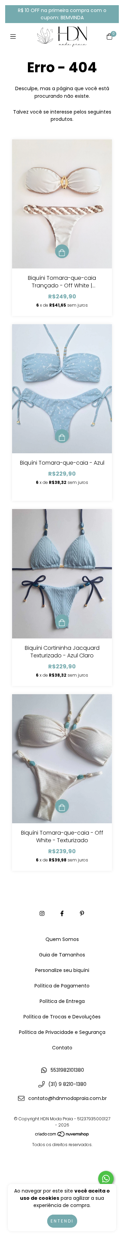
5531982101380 (67, 1070)
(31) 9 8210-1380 (67, 1084)
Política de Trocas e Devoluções (62, 1016)
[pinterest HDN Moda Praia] (82, 914)
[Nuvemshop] (62, 1136)
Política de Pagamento (62, 985)
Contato (62, 1047)
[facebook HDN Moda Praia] (62, 914)
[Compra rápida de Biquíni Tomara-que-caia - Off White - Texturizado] (62, 806)
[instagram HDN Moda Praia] (42, 914)
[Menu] (14, 36)
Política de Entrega (62, 1001)
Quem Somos (62, 939)
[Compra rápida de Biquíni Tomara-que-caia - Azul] (62, 436)
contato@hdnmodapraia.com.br (67, 1098)
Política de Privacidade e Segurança (62, 1032)
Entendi (62, 1221)
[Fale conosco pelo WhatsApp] (106, 1178)
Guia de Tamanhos (62, 954)
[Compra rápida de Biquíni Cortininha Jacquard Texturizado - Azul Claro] (62, 621)
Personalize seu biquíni (62, 970)
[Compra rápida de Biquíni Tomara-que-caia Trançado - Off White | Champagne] (62, 251)
